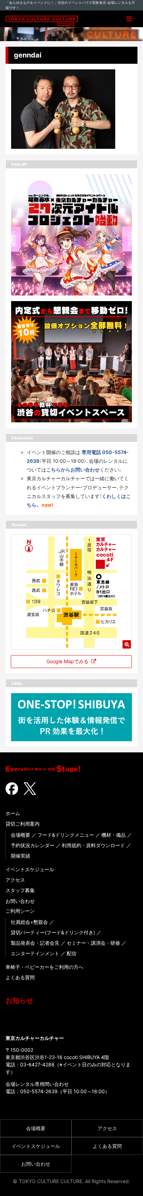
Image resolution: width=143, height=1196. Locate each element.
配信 (71, 953)
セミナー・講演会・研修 (93, 943)
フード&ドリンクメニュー (65, 835)
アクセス (15, 880)
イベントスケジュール (30, 869)
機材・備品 (113, 835)
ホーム (13, 813)
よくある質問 (20, 977)
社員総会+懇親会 (29, 922)
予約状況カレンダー (32, 845)
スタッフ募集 (20, 890)
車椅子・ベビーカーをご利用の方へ (44, 967)
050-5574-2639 (39, 1091)
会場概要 (20, 835)
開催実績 (20, 856)
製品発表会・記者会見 (35, 943)
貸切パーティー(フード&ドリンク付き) (53, 932)
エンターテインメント (35, 953)
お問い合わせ (20, 901)
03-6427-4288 (37, 1064)
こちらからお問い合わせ (73, 470)
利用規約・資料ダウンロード (93, 845)
